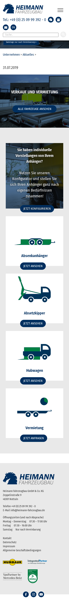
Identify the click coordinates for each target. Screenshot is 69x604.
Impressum (9, 546)
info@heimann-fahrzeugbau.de (28, 510)
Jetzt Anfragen (33, 438)
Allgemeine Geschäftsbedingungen (22, 550)
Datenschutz (9, 542)
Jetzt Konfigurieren (37, 208)
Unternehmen (11, 54)
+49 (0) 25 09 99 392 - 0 (23, 506)
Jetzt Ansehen (33, 266)
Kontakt (7, 538)
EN (13, 27)
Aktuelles (28, 54)
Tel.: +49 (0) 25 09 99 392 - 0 (24, 19)
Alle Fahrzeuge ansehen (34, 109)
